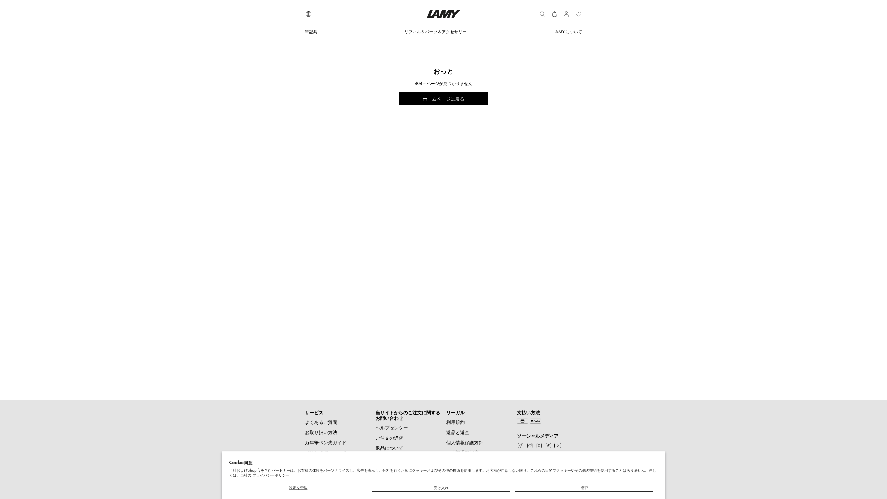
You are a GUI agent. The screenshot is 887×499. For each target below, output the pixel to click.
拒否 (584, 487)
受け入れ (441, 487)
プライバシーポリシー (270, 475)
